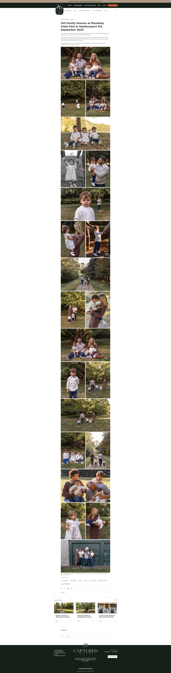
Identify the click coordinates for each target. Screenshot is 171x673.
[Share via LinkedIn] (68, 588)
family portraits (93, 580)
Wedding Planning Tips (84, 10)
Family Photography (97, 10)
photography (73, 580)
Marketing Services (60, 655)
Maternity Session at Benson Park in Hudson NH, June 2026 (63, 616)
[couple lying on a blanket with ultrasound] (63, 608)
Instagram (107, 651)
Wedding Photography (66, 10)
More (105, 10)
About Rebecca (59, 650)
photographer (65, 580)
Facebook (114, 651)
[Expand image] (85, 63)
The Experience (59, 651)
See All (115, 600)
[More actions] (109, 19)
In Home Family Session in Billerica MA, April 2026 (107, 616)
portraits (80, 580)
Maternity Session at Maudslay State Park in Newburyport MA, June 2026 (84, 616)
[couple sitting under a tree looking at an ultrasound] (85, 608)
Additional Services (60, 652)
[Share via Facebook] (61, 588)
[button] (115, 10)
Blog (56, 654)
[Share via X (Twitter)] (64, 588)
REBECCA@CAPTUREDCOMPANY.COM (85, 659)
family (85, 580)
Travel (75, 10)
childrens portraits (103, 580)
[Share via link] (71, 588)
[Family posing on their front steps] (107, 608)
